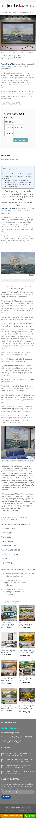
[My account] (30, 6)
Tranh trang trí (13, 12)
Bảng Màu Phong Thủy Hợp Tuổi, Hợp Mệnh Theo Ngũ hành (19, 754)
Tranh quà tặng (17, 812)
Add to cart (20, 140)
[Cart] (33, 6)
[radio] (9, 122)
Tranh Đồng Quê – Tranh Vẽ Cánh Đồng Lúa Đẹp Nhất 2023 (20, 772)
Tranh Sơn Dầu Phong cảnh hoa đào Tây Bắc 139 (8, 680)
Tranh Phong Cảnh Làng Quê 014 (26, 679)
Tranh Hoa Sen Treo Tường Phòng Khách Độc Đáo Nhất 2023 (18, 766)
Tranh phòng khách (26, 12)
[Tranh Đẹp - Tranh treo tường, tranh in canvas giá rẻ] (15, 6)
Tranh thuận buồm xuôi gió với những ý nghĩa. (18, 182)
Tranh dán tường (28, 812)
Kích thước (8, 117)
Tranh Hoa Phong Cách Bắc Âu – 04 (8, 651)
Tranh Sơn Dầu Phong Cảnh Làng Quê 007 (7, 625)
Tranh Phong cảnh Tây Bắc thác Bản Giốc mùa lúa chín (27, 708)
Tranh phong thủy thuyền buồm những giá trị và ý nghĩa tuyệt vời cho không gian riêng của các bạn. (17, 176)
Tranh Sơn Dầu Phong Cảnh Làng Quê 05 (25, 625)
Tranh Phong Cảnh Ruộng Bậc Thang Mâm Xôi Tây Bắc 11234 (26, 652)
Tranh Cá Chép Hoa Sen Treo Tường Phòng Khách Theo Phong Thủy (19, 760)
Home (5, 12)
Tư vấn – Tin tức (23, 813)
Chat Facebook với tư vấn (13, 816)
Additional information (10, 159)
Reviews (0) (4, 163)
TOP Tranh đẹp (6, 812)
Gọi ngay (31, 816)
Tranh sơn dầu (9, 810)
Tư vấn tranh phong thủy (23, 810)
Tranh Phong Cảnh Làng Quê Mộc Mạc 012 (8, 707)
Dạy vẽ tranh (13, 813)
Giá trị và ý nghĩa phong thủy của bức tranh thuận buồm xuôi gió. (17, 185)
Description (5, 155)
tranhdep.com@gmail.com (10, 733)
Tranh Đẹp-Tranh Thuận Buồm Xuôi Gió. (16, 180)
